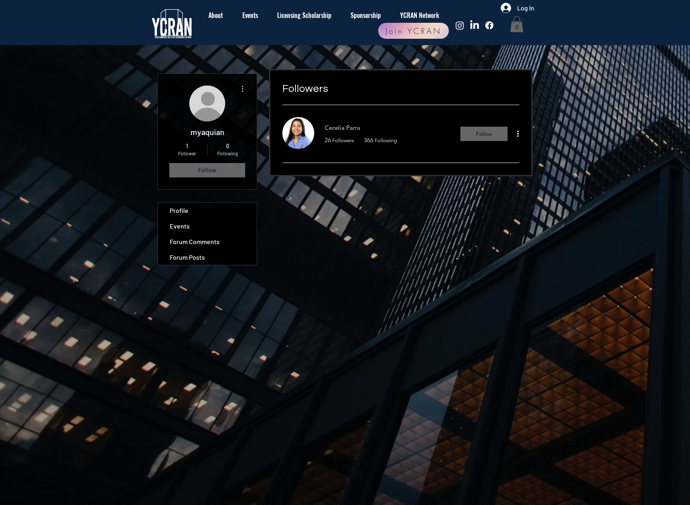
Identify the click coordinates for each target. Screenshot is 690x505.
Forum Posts (187, 257)
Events (180, 226)
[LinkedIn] (474, 25)
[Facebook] (489, 25)
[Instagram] (459, 25)
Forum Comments (195, 241)
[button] (516, 24)
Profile (179, 210)
